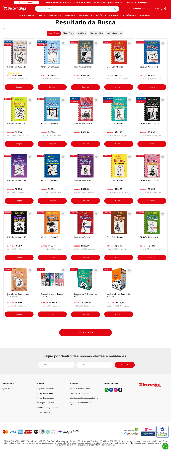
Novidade (82, 33)
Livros (41, 15)
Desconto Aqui (5, 28)
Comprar (19, 87)
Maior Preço (68, 33)
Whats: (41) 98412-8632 (80, 388)
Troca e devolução (43, 412)
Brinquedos (55, 15)
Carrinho (157, 8)
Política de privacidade (45, 398)
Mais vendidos (96, 33)
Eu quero (124, 365)
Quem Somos (8, 389)
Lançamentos (114, 15)
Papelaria (70, 15)
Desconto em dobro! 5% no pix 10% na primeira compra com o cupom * (84, 2)
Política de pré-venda (44, 393)
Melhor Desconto (114, 33)
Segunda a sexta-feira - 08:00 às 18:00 (83, 403)
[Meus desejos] (30, 43)
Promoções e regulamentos (47, 407)
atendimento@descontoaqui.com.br (84, 398)
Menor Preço (53, 33)
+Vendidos (145, 15)
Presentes (84, 15)
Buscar (115, 9)
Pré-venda (131, 15)
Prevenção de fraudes (45, 403)
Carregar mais (86, 332)
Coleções (98, 15)
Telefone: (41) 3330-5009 (80, 393)
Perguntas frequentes (45, 389)
